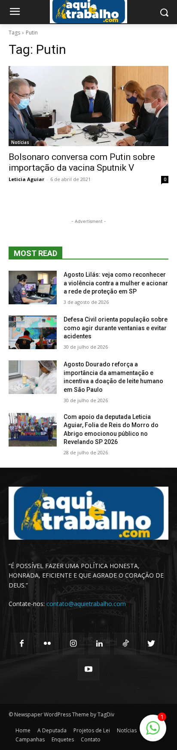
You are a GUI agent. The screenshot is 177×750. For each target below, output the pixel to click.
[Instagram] (73, 643)
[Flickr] (47, 643)
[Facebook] (21, 643)
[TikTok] (125, 643)
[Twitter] (151, 643)
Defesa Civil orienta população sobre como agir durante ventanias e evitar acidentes (116, 328)
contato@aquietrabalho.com (86, 604)
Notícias (20, 142)
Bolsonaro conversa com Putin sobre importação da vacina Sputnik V (82, 162)
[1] (153, 732)
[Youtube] (88, 669)
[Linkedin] (99, 643)
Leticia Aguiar (26, 179)
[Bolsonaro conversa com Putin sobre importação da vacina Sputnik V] (88, 106)
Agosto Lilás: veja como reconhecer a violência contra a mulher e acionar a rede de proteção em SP (116, 283)
